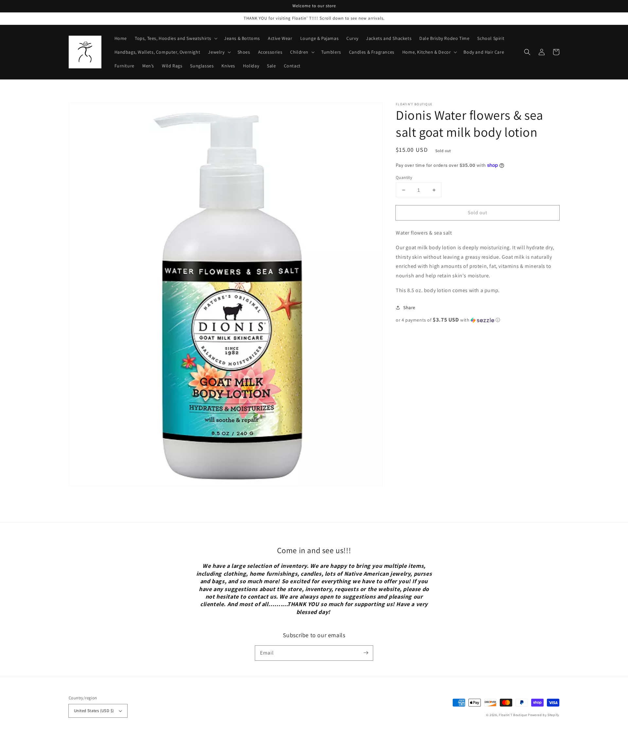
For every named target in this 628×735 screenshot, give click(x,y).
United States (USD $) (94, 710)
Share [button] (409, 307)
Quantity (404, 177)
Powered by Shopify (543, 715)
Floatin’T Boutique (513, 715)
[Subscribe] (365, 653)
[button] (527, 52)
